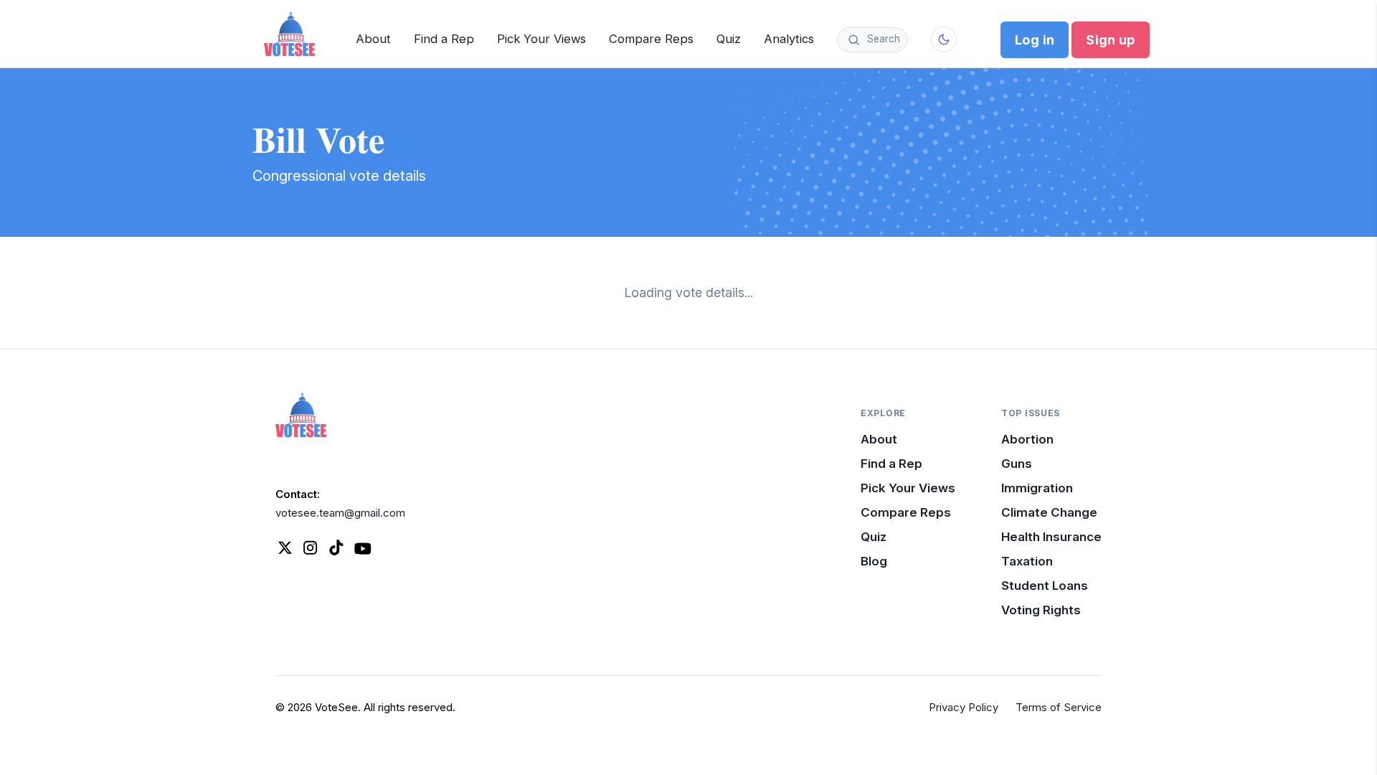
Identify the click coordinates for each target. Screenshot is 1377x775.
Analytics (789, 39)
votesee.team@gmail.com (340, 513)
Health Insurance (1051, 537)
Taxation (1027, 561)
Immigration (1037, 488)
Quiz (728, 39)
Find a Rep (444, 39)
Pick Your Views (541, 39)
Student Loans (1044, 585)
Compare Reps (651, 39)
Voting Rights (1041, 610)
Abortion (1027, 439)
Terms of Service (1059, 707)
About (373, 39)
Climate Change (1049, 512)
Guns (1016, 463)
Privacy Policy (963, 707)
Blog (874, 561)
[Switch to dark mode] (944, 39)
